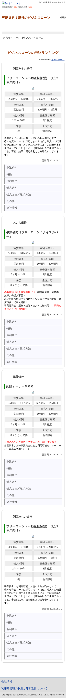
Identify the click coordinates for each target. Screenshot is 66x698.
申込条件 (11, 167)
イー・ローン (57, 59)
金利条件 (11, 181)
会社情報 (11, 207)
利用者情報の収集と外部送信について (24, 688)
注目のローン (56, 687)
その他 (10, 201)
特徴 (9, 174)
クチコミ (27, 25)
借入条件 (11, 187)
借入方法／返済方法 (18, 194)
